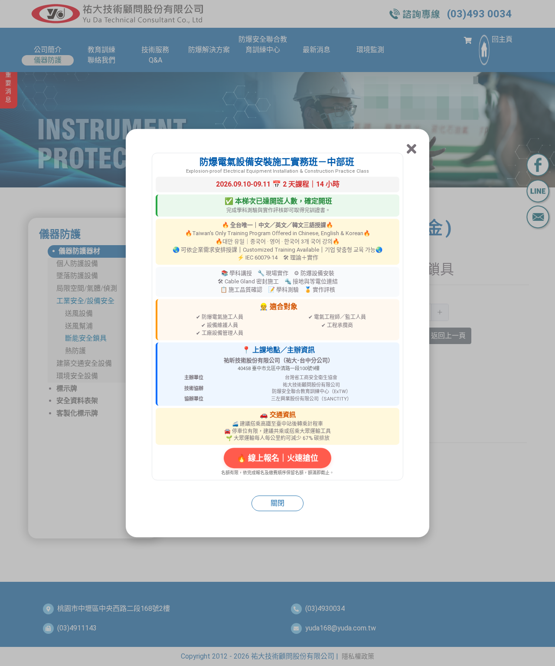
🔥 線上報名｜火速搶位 (277, 458)
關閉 (277, 503)
